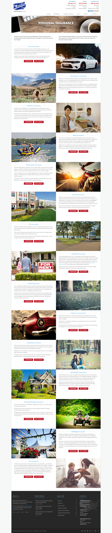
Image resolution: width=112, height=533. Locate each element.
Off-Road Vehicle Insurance (33, 402)
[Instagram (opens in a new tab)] (98, 11)
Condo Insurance (78, 195)
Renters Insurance (33, 106)
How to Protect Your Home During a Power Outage (44, 508)
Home (48, 14)
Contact (95, 14)
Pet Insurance (34, 461)
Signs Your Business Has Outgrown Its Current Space (44, 513)
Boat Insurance (78, 135)
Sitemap (27, 512)
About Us (60, 500)
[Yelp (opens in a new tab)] (94, 11)
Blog (79, 14)
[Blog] (96, 11)
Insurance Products (62, 508)
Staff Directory (61, 515)
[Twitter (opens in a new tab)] (90, 11)
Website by (43, 531)
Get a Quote (39, 61)
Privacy (30, 531)
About (86, 14)
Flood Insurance (33, 283)
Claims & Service (69, 14)
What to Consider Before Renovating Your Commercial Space (44, 502)
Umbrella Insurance (34, 343)
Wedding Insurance (78, 432)
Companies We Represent (64, 513)
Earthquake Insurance (78, 372)
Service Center (61, 505)
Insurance (57, 14)
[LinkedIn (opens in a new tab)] (91, 11)
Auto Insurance (33, 46)
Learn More (28, 61)
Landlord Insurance (78, 254)
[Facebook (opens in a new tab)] (88, 11)
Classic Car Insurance (78, 313)
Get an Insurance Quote (63, 510)
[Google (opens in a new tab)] (93, 11)
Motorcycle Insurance (33, 165)
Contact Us (60, 503)
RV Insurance (33, 224)
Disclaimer (36, 531)
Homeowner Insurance (78, 76)
